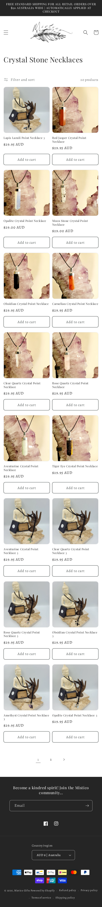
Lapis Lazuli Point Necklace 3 (24, 138)
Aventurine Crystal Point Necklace (21, 468)
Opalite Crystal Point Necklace (25, 221)
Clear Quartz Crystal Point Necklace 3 (70, 551)
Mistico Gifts (22, 890)
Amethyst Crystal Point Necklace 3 (26, 717)
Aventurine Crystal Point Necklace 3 (21, 551)
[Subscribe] (87, 805)
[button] (6, 32)
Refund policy (67, 890)
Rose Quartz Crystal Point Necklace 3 (22, 634)
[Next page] (64, 759)
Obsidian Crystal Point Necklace (26, 304)
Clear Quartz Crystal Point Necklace (22, 385)
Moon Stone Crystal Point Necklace (70, 222)
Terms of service (41, 897)
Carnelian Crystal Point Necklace (75, 304)
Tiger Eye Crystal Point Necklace (75, 466)
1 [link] (38, 759)
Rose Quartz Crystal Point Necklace (70, 385)
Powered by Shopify (43, 890)
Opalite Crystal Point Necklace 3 (74, 715)
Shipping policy (65, 897)
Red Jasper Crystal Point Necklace (69, 139)
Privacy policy (89, 890)
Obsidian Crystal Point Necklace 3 (74, 634)
